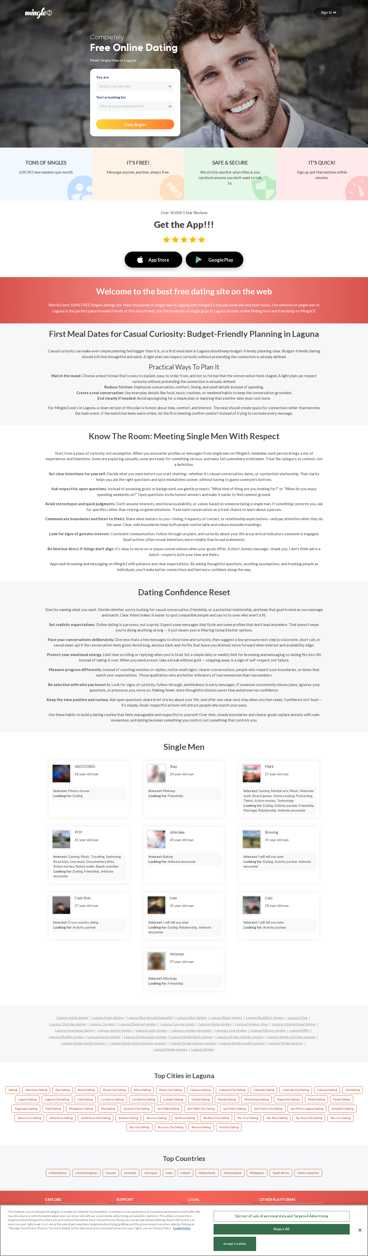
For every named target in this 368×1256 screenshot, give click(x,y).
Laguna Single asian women (145, 1037)
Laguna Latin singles (151, 1030)
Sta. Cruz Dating (247, 1118)
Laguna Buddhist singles (265, 1017)
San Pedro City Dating (268, 1108)
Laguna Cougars (102, 1024)
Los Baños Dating (143, 1099)
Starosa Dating (201, 1127)
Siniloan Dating (128, 1118)
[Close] (359, 1229)
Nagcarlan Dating (288, 1099)
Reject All (281, 1229)
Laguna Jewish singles (115, 1030)
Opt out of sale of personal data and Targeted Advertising (281, 1216)
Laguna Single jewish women (83, 1043)
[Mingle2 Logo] (38, 12)
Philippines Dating (81, 1108)
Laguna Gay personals (177, 1024)
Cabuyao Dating (200, 1090)
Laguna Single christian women (291, 1037)
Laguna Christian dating (67, 1024)
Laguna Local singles (231, 1030)
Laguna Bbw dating (192, 1017)
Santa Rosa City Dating (95, 1118)
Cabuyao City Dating (232, 1090)
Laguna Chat (298, 1017)
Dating (13, 1090)
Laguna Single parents (286, 1043)
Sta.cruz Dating (340, 1118)
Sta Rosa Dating (185, 1118)
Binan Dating (86, 1090)
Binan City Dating (114, 1090)
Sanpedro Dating (342, 1108)
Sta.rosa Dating (139, 1127)
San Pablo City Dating (201, 1108)
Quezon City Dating (136, 1108)
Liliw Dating (85, 1099)
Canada (111, 1173)
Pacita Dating (316, 1099)
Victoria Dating (229, 1127)
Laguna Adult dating (72, 1017)
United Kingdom (86, 1173)
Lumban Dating (173, 1099)
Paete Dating (341, 1099)
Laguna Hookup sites (251, 1024)
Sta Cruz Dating (156, 1118)
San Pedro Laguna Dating (307, 1108)
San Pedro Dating (234, 1108)
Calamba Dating (264, 1090)
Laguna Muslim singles (66, 1037)
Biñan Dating (142, 1090)
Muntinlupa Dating (256, 1099)
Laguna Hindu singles (215, 1024)
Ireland (185, 1173)
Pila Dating (108, 1108)
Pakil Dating (53, 1108)
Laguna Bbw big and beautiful (150, 1017)
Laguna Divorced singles (138, 1024)
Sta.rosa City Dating (170, 1127)
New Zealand (232, 1173)
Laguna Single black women (191, 1037)
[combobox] (135, 86)
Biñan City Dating (170, 1090)
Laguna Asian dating (107, 1017)
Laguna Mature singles (268, 1030)
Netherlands (207, 1173)
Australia (130, 1173)
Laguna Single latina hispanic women (138, 1043)
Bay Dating (63, 1090)
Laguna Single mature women (193, 1043)
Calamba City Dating (296, 1090)
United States (58, 1173)
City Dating (352, 1090)
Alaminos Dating (36, 1090)
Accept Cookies (234, 1244)
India (169, 1173)
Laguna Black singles (226, 1017)
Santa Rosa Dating (61, 1118)
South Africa (281, 1173)
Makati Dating (201, 1099)
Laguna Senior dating (104, 1037)
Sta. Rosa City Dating (309, 1118)
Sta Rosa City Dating (216, 1118)
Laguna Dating (27, 1099)
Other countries (308, 1173)
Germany (150, 1173)
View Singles (135, 124)
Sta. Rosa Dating (277, 1118)
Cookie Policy (182, 1228)
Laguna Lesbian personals (191, 1030)
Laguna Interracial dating (74, 1030)
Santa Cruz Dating (29, 1118)
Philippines (257, 1173)
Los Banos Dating (112, 1099)
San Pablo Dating (168, 1108)
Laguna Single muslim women (242, 1043)
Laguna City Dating (57, 1099)
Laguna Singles (203, 1049)
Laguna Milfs (299, 1030)
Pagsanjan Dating (26, 1108)
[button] (328, 12)
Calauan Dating (327, 1090)
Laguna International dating (293, 1024)
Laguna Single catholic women (240, 1037)
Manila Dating (227, 1099)
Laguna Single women (171, 1049)
